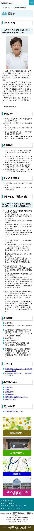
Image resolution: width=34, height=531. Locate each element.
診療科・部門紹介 (14, 7)
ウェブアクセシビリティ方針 (11, 508)
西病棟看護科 (9, 394)
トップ (3, 7)
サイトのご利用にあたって (11, 503)
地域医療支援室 (10, 399)
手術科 (7, 389)
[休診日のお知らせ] (17, 435)
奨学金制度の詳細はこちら (14, 411)
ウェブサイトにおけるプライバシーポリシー (16, 506)
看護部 (23, 7)
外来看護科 (9, 387)
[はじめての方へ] (17, 455)
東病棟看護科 (9, 392)
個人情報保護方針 (8, 501)
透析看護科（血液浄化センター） (16, 397)
